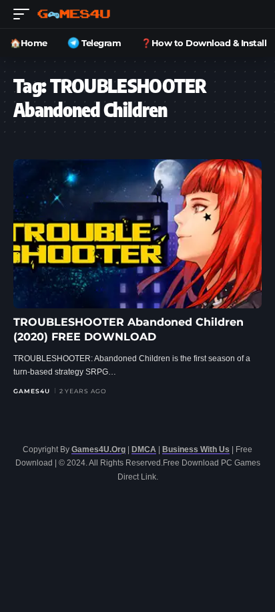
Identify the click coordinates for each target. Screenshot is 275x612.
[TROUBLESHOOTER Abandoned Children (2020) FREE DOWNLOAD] (137, 233)
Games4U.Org (98, 449)
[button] (24, 14)
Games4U (31, 391)
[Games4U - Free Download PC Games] (73, 14)
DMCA (143, 449)
